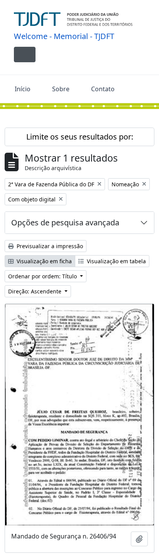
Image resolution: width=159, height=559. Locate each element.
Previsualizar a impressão (49, 246)
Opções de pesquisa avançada (65, 222)
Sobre (60, 89)
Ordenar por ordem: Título (43, 276)
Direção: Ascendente (35, 291)
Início (22, 89)
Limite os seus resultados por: (79, 136)
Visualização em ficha (43, 261)
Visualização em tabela (115, 261)
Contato (103, 89)
